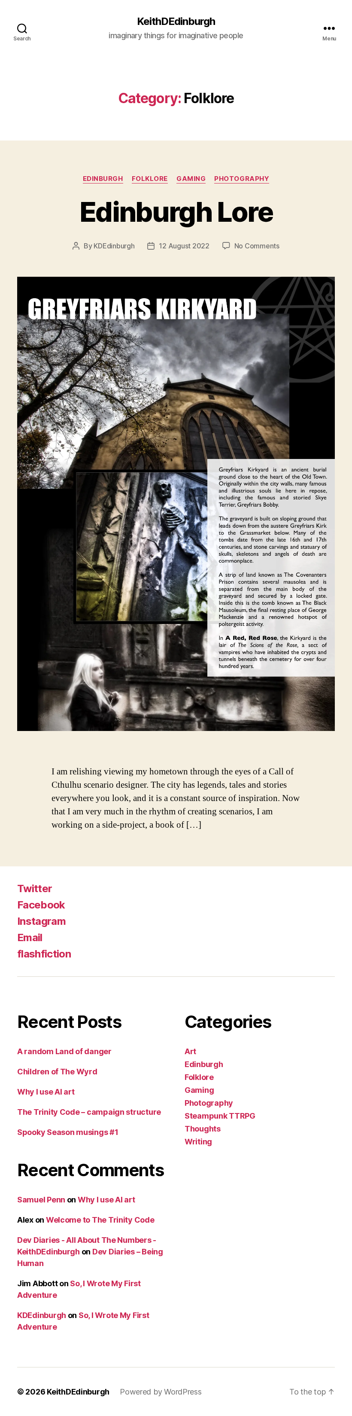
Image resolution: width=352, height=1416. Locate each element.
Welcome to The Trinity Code (100, 1219)
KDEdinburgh (114, 246)
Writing (198, 1141)
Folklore (150, 179)
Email (29, 937)
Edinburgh (103, 179)
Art (190, 1051)
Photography (241, 179)
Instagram (41, 921)
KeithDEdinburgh (176, 21)
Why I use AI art (46, 1091)
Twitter (34, 888)
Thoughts (203, 1128)
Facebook (41, 905)
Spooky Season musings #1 (67, 1132)
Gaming (191, 179)
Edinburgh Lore (176, 211)
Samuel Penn (41, 1199)
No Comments (256, 246)
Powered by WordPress (161, 1391)
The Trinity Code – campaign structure (89, 1111)
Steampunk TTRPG (220, 1115)
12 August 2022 (184, 246)
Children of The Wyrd (57, 1071)
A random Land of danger (64, 1051)
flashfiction (44, 954)
